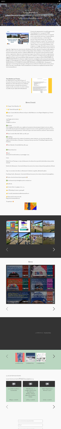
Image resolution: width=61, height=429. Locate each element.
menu (3, 1)
